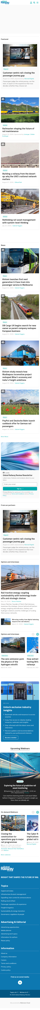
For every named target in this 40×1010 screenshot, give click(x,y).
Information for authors (9, 937)
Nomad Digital (29, 79)
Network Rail (12, 849)
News (5, 276)
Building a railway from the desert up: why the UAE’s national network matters (19, 176)
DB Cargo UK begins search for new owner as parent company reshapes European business (19, 328)
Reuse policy (5, 940)
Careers (3, 960)
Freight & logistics (7, 908)
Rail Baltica (20, 849)
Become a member (11, 738)
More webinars (6, 855)
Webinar (20, 781)
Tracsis (27, 793)
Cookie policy (5, 970)
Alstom (6, 850)
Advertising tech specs (9, 934)
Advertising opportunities (10, 927)
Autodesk (4, 849)
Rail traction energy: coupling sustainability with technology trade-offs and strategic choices (19, 595)
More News (4, 436)
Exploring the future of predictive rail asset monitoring (20, 786)
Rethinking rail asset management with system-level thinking (19, 221)
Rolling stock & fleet (8, 901)
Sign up (19, 489)
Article (5, 125)
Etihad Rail (18, 182)
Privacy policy (6, 967)
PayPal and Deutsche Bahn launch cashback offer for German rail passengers (18, 423)
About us (4, 953)
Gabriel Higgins (17, 226)
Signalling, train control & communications (16, 898)
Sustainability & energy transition (13, 911)
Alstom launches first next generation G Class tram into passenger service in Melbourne (17, 282)
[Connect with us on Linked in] (20, 982)
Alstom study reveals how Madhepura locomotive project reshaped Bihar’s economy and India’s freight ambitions (17, 376)
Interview (5, 656)
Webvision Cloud (25, 1003)
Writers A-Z (24, 992)
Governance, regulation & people (12, 914)
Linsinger (27, 134)
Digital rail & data (7, 891)
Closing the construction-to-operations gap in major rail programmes (12, 838)
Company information (9, 957)
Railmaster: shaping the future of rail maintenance (18, 130)
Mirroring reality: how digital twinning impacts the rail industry (25, 620)
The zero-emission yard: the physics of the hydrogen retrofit (12, 661)
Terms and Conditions (18, 494)
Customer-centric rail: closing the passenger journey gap (19, 74)
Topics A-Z (13, 992)
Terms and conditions (8, 963)
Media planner (6, 930)
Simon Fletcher (16, 601)
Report (6, 69)
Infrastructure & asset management (13, 894)
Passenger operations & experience (13, 904)
